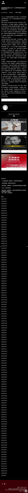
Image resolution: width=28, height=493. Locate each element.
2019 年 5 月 (3, 257)
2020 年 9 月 (3, 220)
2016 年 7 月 (3, 334)
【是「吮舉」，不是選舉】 (7, 192)
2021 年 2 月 (3, 208)
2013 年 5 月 (3, 409)
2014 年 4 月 (3, 386)
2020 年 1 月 (3, 238)
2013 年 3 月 (3, 414)
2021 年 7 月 (3, 199)
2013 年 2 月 (3, 416)
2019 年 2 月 (3, 264)
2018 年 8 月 (3, 278)
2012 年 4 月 (3, 433)
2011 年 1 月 (3, 466)
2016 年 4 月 (3, 341)
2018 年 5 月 (3, 285)
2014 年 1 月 (3, 393)
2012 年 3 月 (3, 435)
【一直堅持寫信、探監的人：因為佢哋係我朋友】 (12, 180)
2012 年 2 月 (3, 438)
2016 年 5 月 (3, 339)
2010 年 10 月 (4, 473)
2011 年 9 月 (3, 449)
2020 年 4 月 (3, 231)
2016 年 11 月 (4, 325)
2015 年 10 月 (4, 356)
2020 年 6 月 (3, 227)
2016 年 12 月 (4, 323)
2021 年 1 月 (3, 210)
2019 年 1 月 (3, 266)
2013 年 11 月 (4, 398)
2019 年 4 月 (3, 259)
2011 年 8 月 (3, 452)
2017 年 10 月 (4, 302)
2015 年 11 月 (4, 353)
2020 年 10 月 (4, 217)
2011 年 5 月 (3, 456)
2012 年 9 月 (3, 426)
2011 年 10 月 (4, 447)
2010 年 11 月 (4, 470)
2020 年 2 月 (3, 236)
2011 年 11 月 (4, 445)
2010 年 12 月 (4, 468)
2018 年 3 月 (3, 290)
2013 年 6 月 (3, 407)
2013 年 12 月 (4, 395)
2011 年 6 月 (3, 454)
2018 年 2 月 (3, 292)
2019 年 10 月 (4, 245)
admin (11, 12)
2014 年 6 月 (3, 381)
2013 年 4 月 (3, 412)
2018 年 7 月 (3, 281)
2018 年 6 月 (3, 283)
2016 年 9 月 (3, 330)
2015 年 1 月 (3, 370)
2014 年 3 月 (3, 388)
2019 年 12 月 (4, 241)
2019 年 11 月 (4, 243)
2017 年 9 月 (3, 304)
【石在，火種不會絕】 (6, 187)
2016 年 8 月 (3, 332)
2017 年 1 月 (3, 320)
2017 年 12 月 (4, 297)
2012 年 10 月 (4, 423)
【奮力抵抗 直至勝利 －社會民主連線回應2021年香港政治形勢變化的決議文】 (13, 190)
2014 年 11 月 (4, 374)
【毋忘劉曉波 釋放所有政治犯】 (8, 183)
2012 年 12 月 (4, 421)
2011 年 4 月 (3, 459)
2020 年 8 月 (3, 222)
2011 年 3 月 (3, 461)
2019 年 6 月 (3, 255)
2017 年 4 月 (3, 316)
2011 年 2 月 (3, 463)
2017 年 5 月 (3, 313)
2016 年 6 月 (3, 337)
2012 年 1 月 (3, 440)
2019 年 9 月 (3, 248)
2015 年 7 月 (3, 360)
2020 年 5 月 (3, 229)
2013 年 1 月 (3, 419)
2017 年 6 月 (3, 311)
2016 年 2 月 (3, 346)
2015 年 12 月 (4, 351)
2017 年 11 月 (4, 299)
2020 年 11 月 (4, 215)
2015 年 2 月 (3, 367)
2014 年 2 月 (3, 391)
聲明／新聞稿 (18, 12)
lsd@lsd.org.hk (23, 487)
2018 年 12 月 (4, 269)
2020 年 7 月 (3, 224)
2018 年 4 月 (3, 288)
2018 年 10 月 (4, 273)
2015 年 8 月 (3, 358)
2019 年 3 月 (3, 262)
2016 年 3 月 (3, 344)
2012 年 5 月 (3, 430)
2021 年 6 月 (3, 201)
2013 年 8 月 (3, 402)
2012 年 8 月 (3, 428)
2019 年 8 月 (3, 250)
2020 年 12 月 (4, 213)
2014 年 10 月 (4, 377)
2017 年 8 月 (3, 306)
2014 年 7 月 (3, 379)
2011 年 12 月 (4, 442)
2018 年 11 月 (4, 271)
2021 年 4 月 (3, 203)
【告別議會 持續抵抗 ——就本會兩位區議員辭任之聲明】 (14, 185)
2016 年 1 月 (3, 348)
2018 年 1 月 (3, 295)
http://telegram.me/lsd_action (20, 488)
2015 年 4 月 (3, 365)
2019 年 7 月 (3, 252)
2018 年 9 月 (3, 276)
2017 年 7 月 (3, 309)
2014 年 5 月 (3, 384)
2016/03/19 (5, 12)
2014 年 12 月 (4, 372)
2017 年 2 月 (3, 318)
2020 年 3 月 (3, 234)
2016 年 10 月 (4, 327)
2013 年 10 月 (4, 400)
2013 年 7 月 (3, 405)
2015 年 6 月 (3, 363)
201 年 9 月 (3, 475)
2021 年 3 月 (3, 206)
